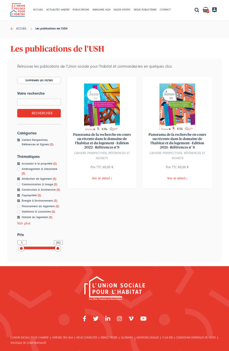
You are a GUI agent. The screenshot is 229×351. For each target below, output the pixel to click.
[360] (58, 248)
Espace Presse (109, 338)
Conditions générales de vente (196, 338)
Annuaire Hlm (101, 9)
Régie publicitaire (145, 9)
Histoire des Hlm (62, 338)
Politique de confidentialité (28, 343)
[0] (21, 248)
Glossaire (127, 338)
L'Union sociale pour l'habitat (30, 338)
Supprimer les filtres (39, 80)
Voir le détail (101, 178)
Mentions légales (148, 338)
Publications (81, 9)
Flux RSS (167, 338)
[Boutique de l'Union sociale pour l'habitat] (114, 288)
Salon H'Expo (122, 9)
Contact (165, 9)
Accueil (38, 9)
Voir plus (23, 223)
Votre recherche (31, 94)
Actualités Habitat (58, 9)
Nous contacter (86, 338)
